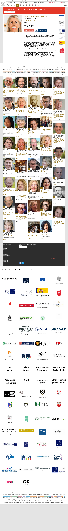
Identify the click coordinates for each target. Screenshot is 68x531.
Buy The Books (42, 30)
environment (32, 61)
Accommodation (54, 0)
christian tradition (14, 67)
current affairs (46, 67)
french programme (26, 69)
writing (62, 74)
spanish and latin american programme (16, 74)
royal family (42, 72)
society (29, 61)
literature (32, 70)
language (13, 70)
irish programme (57, 69)
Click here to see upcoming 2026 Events (34, 9)
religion (39, 72)
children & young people (6, 67)
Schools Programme (26, 0)
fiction (9, 69)
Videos (65, 0)
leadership (19, 70)
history (47, 69)
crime (39, 67)
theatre (36, 74)
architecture (39, 66)
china (11, 67)
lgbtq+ (22, 70)
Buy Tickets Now (29, 30)
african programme (17, 66)
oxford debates (63, 70)
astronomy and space (46, 66)
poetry (25, 72)
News (33, 0)
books (61, 66)
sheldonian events (5, 74)
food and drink (25, 61)
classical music (20, 67)
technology (32, 74)
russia (46, 72)
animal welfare (30, 66)
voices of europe (44, 74)
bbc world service (52, 66)
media (35, 70)
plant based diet (37, 61)
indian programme (51, 69)
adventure (9, 66)
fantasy (4, 69)
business (64, 66)
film (11, 69)
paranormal (4, 72)
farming (7, 69)
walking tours (49, 74)
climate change (28, 67)
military (40, 70)
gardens (31, 69)
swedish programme (27, 74)
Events (8, 0)
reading (36, 72)
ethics (62, 67)
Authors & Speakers (16, 0)
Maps (48, 0)
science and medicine (58, 72)
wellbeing (52, 74)
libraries (25, 70)
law (16, 70)
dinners (52, 67)
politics (28, 72)
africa (13, 66)
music (47, 70)
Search (65, 5)
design (50, 67)
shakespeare (63, 72)
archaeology (34, 66)
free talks (21, 69)
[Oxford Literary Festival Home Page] (3, 3)
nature (54, 70)
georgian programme (36, 69)
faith (64, 67)
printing (30, 72)
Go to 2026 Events (10, 11)
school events (52, 72)
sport (23, 74)
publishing (33, 72)
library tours (28, 70)
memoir (37, 70)
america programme (24, 66)
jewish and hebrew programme (7, 70)
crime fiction (42, 67)
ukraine (40, 74)
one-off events (58, 70)
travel (38, 74)
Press (61, 0)
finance (14, 69)
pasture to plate (9, 72)
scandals (48, 72)
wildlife (56, 74)
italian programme (62, 69)
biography (57, 66)
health (40, 69)
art (41, 66)
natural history (51, 70)
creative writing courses (34, 67)
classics (24, 67)
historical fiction (44, 69)
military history (44, 70)
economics (55, 67)
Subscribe (22, 247)
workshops (58, 74)
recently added (5, 66)
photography (17, 72)
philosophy (13, 72)
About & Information (41, 0)
